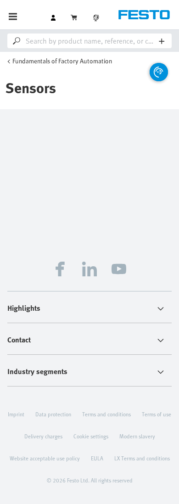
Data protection (53, 414)
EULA (97, 458)
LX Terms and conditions (142, 458)
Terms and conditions (106, 414)
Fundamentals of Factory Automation (62, 61)
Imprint (16, 414)
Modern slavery (137, 436)
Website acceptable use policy (45, 458)
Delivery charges (43, 436)
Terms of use (156, 414)
